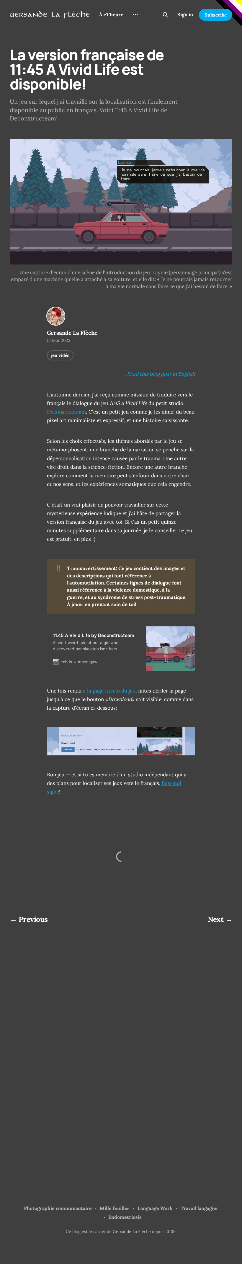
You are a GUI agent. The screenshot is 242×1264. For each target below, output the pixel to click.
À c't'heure (111, 14)
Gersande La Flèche (72, 332)
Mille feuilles (115, 1208)
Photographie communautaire (58, 1208)
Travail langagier (199, 1208)
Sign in (185, 14)
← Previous (29, 919)
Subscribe (216, 15)
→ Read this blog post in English (158, 374)
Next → (220, 919)
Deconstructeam (66, 412)
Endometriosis (125, 1217)
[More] (135, 14)
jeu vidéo (60, 355)
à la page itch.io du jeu (109, 690)
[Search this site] (165, 14)
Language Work (155, 1208)
